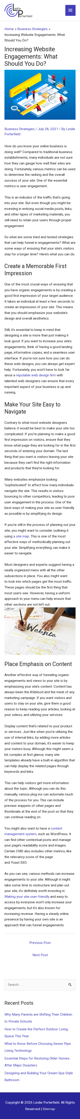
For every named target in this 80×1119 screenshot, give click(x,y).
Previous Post (40, 943)
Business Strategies (19, 129)
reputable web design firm (36, 375)
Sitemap (49, 1109)
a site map (21, 536)
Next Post (40, 955)
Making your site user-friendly (26, 897)
